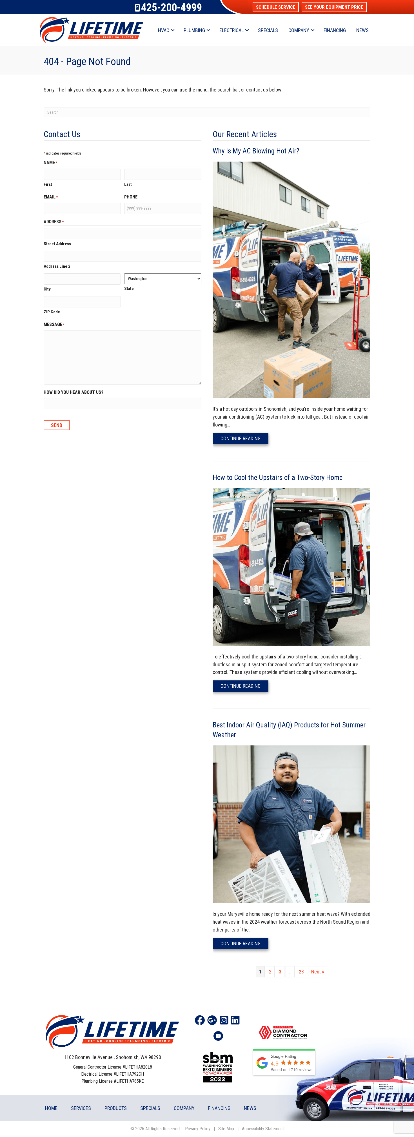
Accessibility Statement (263, 1128)
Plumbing (194, 30)
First (48, 184)
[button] (276, 7)
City (47, 289)
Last (128, 184)
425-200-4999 (171, 7)
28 (301, 972)
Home (51, 1108)
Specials (268, 30)
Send (56, 425)
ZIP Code (52, 311)
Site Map (226, 1128)
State (129, 288)
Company (298, 30)
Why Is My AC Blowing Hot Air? (256, 151)
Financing (335, 30)
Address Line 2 (57, 266)
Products (115, 1108)
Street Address (57, 243)
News (362, 30)
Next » (317, 972)
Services (81, 1108)
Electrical (231, 30)
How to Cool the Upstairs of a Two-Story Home (277, 477)
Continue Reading (244, 438)
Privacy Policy (197, 1128)
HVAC (163, 30)
